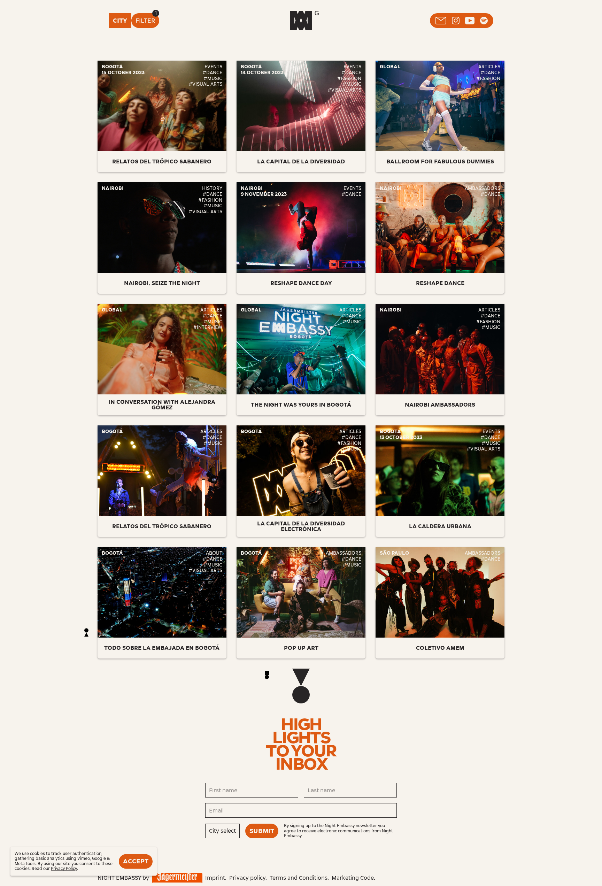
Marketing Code (353, 878)
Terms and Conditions (298, 878)
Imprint (215, 878)
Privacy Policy (64, 868)
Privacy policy (247, 878)
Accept (135, 861)
